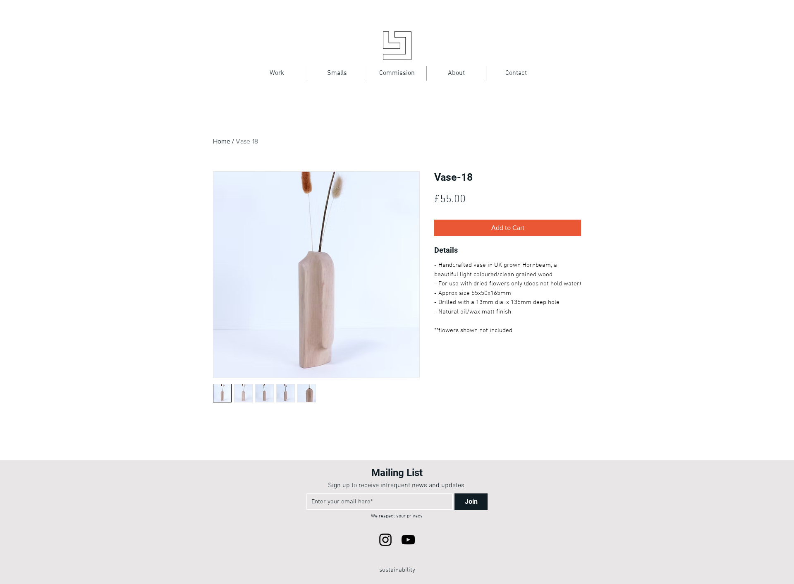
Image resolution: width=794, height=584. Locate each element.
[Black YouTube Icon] (408, 539)
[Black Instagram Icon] (385, 539)
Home (221, 141)
